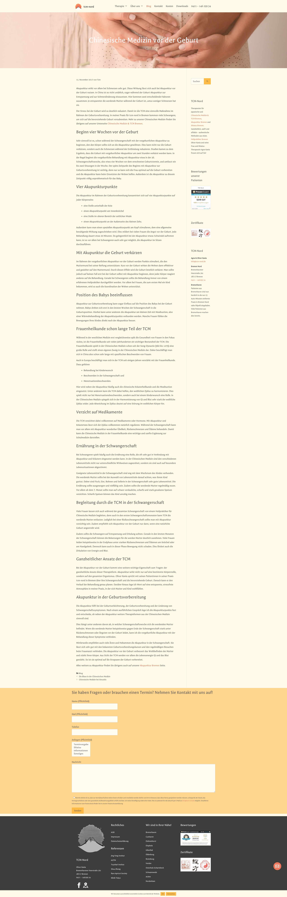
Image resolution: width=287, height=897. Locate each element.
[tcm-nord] (78, 7)
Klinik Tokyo (116, 878)
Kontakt (158, 6)
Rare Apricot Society (119, 873)
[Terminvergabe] (81, 744)
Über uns (135, 6)
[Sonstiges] (81, 753)
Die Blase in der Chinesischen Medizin (94, 676)
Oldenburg (150, 854)
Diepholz (149, 846)
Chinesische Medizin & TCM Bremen (125, 123)
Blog (148, 6)
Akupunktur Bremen (149, 665)
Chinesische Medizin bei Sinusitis (92, 680)
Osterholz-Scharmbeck (155, 868)
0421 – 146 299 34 (201, 6)
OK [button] (163, 894)
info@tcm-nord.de (198, 261)
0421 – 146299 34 (198, 280)
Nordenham (150, 881)
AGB (112, 832)
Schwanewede (151, 872)
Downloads (182, 6)
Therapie (119, 6)
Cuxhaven (150, 837)
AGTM (113, 860)
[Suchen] (207, 81)
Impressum (115, 837)
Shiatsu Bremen (197, 125)
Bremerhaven (151, 832)
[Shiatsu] (81, 747)
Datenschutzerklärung (119, 841)
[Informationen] (81, 750)
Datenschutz (171, 894)
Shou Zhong (116, 869)
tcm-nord (89, 6)
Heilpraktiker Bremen (199, 139)
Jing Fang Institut (118, 856)
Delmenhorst (151, 841)
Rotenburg (150, 859)
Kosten (169, 6)
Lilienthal (149, 850)
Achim (148, 877)
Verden (148, 863)
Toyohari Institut (117, 864)
